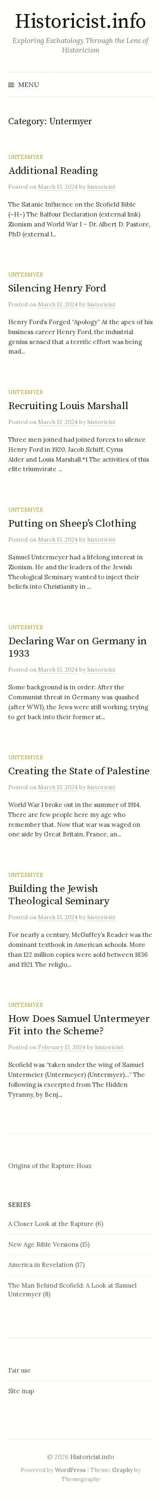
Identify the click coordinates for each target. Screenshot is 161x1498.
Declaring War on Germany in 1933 (77, 647)
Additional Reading (52, 170)
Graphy (122, 1470)
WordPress (70, 1470)
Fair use (19, 1370)
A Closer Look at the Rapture (51, 1224)
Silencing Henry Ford (57, 288)
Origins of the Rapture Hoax (50, 1166)
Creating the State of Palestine (79, 771)
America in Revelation (40, 1265)
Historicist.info (80, 22)
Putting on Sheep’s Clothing (72, 523)
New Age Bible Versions (43, 1244)
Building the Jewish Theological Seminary (58, 895)
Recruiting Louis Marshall (68, 406)
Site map (21, 1391)
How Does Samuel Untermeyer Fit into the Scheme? (78, 1025)
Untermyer (25, 157)
